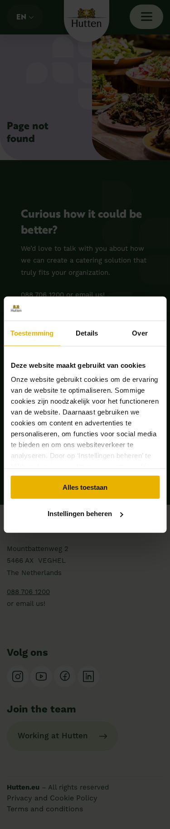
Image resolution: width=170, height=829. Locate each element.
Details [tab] (87, 332)
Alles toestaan (85, 487)
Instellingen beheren (80, 513)
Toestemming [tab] (31, 332)
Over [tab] (139, 332)
